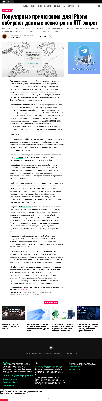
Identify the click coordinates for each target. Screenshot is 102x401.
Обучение (71, 6)
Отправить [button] (4, 400)
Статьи (33, 6)
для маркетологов (17, 294)
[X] (50, 36)
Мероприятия (28, 376)
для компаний (45, 292)
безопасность (33, 292)
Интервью (56, 6)
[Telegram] (45, 36)
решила (19, 157)
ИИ (78, 6)
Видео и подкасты (44, 6)
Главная (25, 6)
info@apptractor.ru (23, 289)
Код (64, 6)
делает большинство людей (21, 147)
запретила (19, 183)
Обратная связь (74, 369)
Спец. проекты (16, 376)
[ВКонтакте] (39, 36)
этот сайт (36, 173)
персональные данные (34, 294)
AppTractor (16, 37)
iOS (25, 292)
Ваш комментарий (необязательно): (14, 393)
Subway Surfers (25, 207)
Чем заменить (8, 385)
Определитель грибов (11, 379)
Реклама (6, 376)
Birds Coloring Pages (10, 382)
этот (26, 173)
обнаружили (28, 236)
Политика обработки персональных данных (48, 367)
